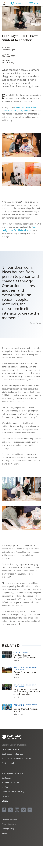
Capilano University (4, 3)
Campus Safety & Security (13, 791)
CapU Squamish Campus (12, 754)
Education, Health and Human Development (25, 668)
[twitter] (10, 810)
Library (5, 801)
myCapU (5, 787)
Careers (5, 796)
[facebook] (4, 810)
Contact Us (6, 778)
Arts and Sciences (21, 652)
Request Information (11, 782)
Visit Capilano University (12, 773)
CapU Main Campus (10, 749)
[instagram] (17, 810)
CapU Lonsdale (8, 763)
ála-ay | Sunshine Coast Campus (17, 758)
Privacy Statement (9, 824)
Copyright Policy (8, 829)
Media (4, 833)
